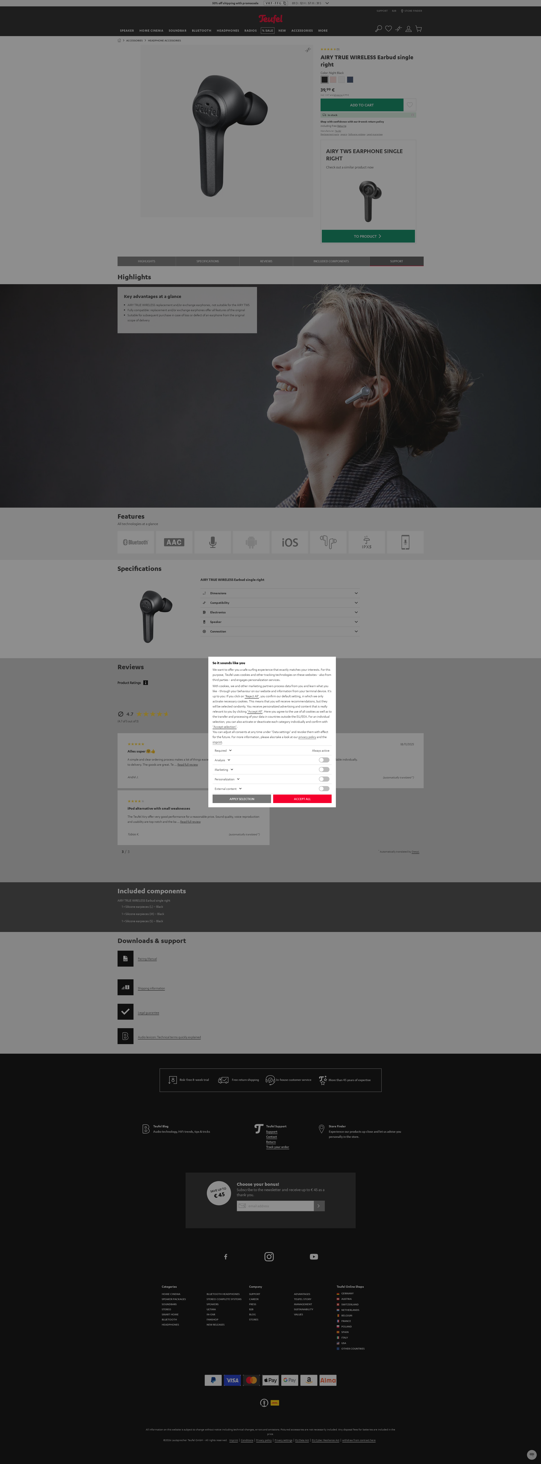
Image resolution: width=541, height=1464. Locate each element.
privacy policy (307, 737)
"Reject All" (252, 696)
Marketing (221, 769)
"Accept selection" (225, 726)
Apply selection (242, 799)
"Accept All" (255, 711)
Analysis (220, 760)
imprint (217, 742)
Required (221, 750)
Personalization (224, 779)
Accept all (302, 799)
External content (226, 789)
